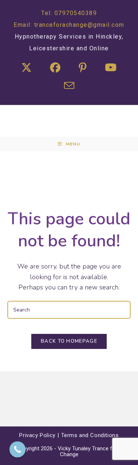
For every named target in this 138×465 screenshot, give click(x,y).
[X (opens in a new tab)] (26, 68)
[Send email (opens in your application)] (69, 87)
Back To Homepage (69, 341)
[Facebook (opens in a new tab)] (55, 68)
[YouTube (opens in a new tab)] (111, 68)
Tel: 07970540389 (69, 13)
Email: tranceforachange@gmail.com (69, 24)
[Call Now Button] (18, 449)
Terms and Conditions (90, 435)
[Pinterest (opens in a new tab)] (83, 68)
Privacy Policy (37, 435)
